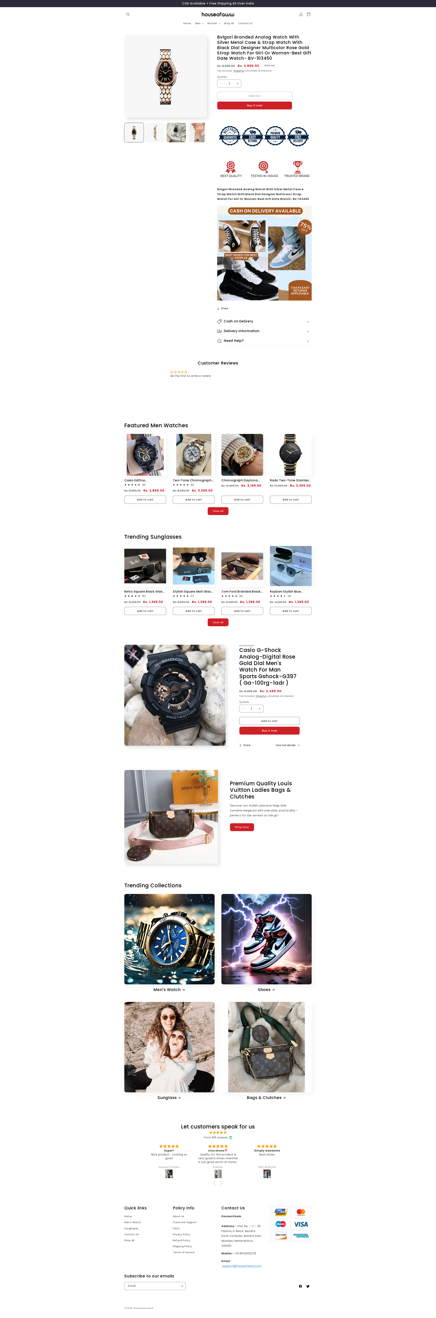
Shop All (129, 1240)
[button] (128, 14)
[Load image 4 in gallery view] (197, 132)
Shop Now (242, 827)
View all (218, 511)
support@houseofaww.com (241, 1266)
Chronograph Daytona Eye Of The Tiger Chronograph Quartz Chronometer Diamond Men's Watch (240, 480)
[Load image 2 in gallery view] (155, 132)
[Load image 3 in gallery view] (176, 132)
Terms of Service (184, 1252)
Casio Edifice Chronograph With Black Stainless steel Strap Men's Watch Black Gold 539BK (143, 480)
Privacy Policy (181, 1234)
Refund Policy (181, 1240)
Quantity (222, 76)
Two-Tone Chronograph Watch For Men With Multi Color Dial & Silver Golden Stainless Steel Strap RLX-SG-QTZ (193, 480)
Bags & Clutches (264, 1097)
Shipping (238, 70)
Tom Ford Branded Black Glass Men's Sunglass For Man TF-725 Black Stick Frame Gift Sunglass (241, 591)
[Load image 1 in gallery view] (134, 132)
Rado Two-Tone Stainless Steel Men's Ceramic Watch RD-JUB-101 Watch (290, 480)
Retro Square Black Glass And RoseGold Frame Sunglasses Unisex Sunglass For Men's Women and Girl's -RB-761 (145, 591)
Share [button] (224, 308)
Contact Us (131, 1234)
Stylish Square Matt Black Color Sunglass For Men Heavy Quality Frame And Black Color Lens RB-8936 (193, 591)
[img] (218, 1132)
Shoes (264, 989)
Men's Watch (167, 989)
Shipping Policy (182, 1246)
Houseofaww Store (143, 1308)
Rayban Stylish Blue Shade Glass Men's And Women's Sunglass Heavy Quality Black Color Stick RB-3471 (290, 591)
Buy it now (254, 105)
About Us (178, 1216)
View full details (286, 745)
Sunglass (167, 1097)
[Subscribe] (181, 1286)
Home (128, 1216)
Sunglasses (131, 1228)
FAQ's (176, 1228)
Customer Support (185, 1222)
